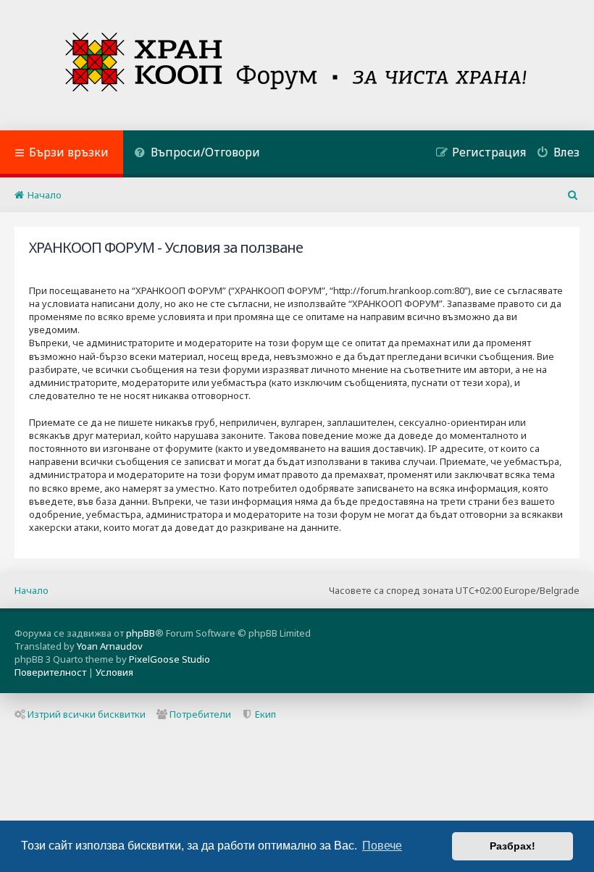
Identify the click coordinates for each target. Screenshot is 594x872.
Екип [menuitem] (265, 714)
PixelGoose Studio (169, 659)
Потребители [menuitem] (200, 714)
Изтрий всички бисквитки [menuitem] (87, 714)
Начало (31, 590)
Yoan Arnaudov (110, 646)
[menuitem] (197, 153)
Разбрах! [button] (512, 846)
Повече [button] (382, 845)
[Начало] (297, 65)
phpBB (140, 633)
